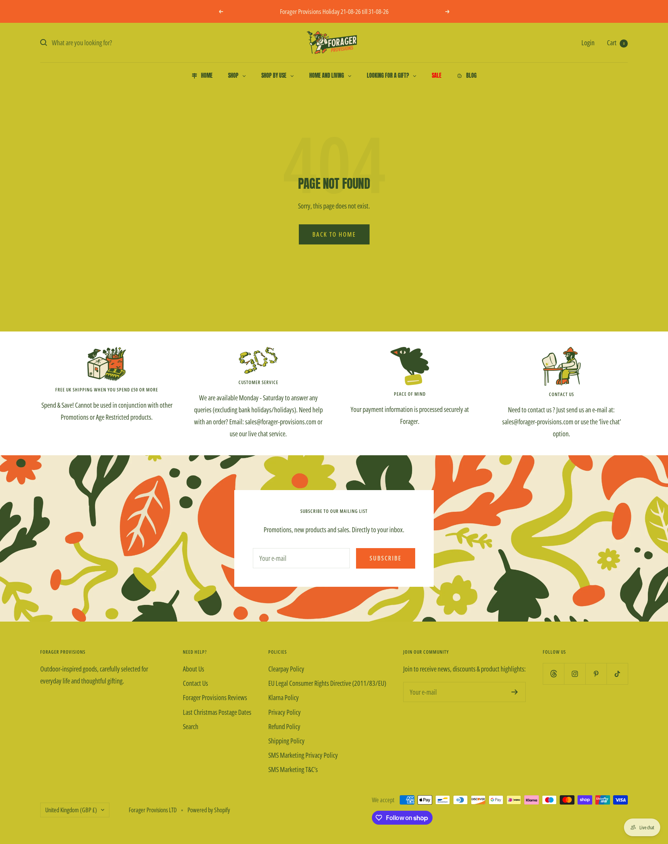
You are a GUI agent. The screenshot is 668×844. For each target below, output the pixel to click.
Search (190, 726)
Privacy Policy (284, 712)
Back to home (334, 234)
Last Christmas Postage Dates (217, 712)
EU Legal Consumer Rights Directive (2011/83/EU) (327, 683)
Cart (616, 42)
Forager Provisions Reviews (215, 697)
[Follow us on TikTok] (617, 673)
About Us (193, 668)
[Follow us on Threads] (553, 673)
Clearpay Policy (286, 668)
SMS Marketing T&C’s (293, 769)
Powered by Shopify (208, 810)
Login (588, 42)
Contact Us (195, 683)
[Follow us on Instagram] (574, 673)
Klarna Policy (283, 697)
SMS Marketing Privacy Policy (303, 755)
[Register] (514, 692)
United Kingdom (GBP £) (71, 810)
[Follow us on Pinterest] (596, 673)
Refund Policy (284, 726)
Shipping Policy (286, 740)
